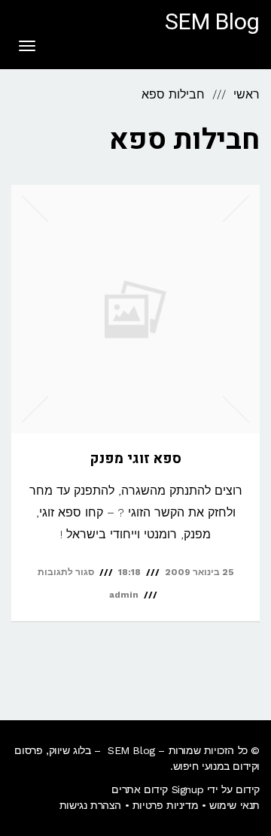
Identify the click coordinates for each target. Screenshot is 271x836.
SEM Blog (212, 22)
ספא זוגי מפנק (135, 458)
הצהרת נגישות (90, 805)
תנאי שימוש (234, 805)
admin (124, 594)
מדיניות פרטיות (165, 805)
